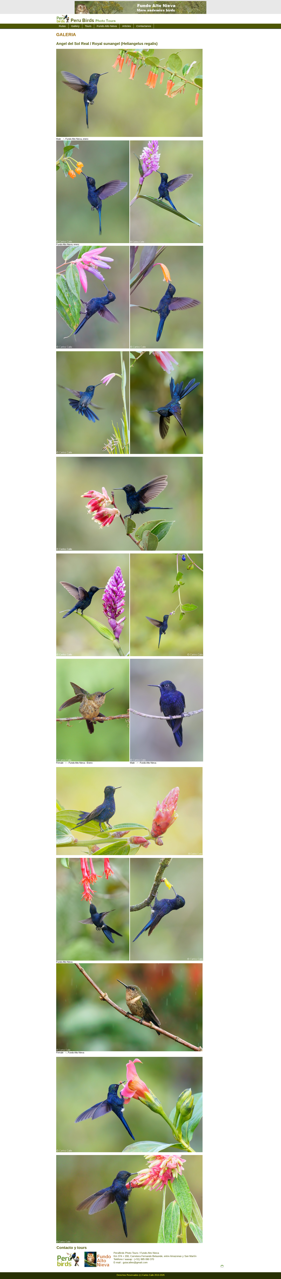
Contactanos (143, 26)
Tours (88, 26)
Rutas (62, 26)
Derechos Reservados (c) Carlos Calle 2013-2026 (141, 1275)
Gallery (75, 26)
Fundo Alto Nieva (107, 26)
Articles (126, 26)
